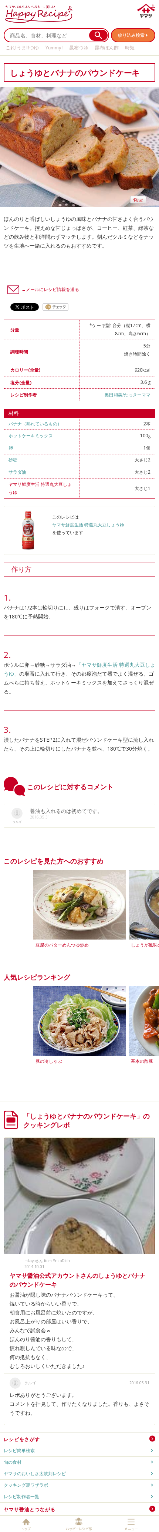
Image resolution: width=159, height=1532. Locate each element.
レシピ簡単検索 (19, 1450)
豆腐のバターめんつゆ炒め (62, 945)
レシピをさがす (22, 1439)
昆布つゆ (78, 47)
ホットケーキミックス (31, 435)
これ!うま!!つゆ (22, 47)
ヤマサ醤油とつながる (29, 1509)
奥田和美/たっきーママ (127, 395)
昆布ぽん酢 (107, 47)
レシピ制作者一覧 (21, 1496)
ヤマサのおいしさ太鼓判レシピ (35, 1473)
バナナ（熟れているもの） (35, 424)
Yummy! (54, 47)
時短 (130, 47)
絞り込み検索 (131, 35)
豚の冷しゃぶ (48, 1061)
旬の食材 (12, 1462)
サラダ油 (17, 472)
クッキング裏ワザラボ (26, 1485)
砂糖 (13, 460)
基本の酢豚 (142, 1061)
